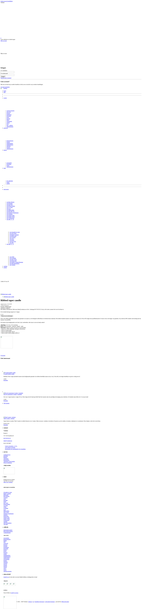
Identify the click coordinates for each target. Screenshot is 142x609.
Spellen (5, 566)
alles (5, 92)
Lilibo (5, 507)
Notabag (6, 515)
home (5, 90)
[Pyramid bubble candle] (72, 366)
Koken (5, 550)
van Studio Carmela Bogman (16, 262)
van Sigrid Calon (10, 215)
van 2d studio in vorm (14, 232)
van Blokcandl (12, 236)
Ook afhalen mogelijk (10, 447)
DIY (5, 542)
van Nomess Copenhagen (12, 212)
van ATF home (12, 233)
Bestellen (6, 380)
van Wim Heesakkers (14, 263)
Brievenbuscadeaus (8, 531)
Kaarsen (5, 544)
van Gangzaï (12, 237)
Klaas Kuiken (7, 504)
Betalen (5, 457)
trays (8, 124)
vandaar (5, 266)
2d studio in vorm (8, 492)
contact (5, 267)
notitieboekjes (10, 143)
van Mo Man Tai (10, 211)
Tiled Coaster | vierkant (9, 418)
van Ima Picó (10, 204)
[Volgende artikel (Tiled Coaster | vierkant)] (71, 288)
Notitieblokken (7, 556)
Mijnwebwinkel (65, 601)
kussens (8, 118)
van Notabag (9, 214)
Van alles (6, 524)
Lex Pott (6, 505)
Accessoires (6, 538)
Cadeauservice (7, 454)
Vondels (5, 521)
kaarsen (8, 113)
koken (8, 182)
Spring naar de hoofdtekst (7, 1)
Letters (5, 554)
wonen (5, 98)
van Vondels (12, 265)
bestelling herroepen (39, 601)
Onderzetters (6, 558)
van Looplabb (12, 258)
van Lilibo (11, 257)
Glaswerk (6, 543)
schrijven (6, 128)
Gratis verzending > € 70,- (11, 446)
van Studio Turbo (11, 216)
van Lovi (9, 208)
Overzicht (3, 355)
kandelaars (9, 114)
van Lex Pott (9, 207)
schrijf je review (14, 592)
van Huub (11, 240)
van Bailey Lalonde (14, 234)
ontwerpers (6, 189)
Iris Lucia (6, 503)
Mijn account (4, 40)
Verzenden (6, 458)
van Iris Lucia (12, 241)
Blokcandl (6, 495)
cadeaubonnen (10, 126)
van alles (11, 242)
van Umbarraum (10, 218)
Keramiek (6, 548)
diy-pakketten (10, 181)
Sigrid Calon (6, 517)
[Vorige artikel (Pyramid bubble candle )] (71, 275)
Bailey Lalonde (7, 493)
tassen (8, 165)
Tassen (5, 567)
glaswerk (9, 112)
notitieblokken (10, 144)
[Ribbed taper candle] (6, 294)
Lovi (5, 509)
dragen (5, 150)
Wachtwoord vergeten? (6, 78)
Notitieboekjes (7, 555)
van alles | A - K (10, 219)
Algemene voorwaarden (9, 461)
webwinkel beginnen (50, 601)
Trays (5, 568)
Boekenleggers (7, 539)
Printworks (6, 516)
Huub (5, 501)
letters (8, 120)
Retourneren (6, 460)
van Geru (11, 238)
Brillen (5, 540)
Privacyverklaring (8, 462)
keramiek (9, 116)
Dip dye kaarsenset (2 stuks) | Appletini (13, 394)
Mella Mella (6, 511)
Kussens (5, 552)
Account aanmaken (5, 87)
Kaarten (5, 546)
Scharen (5, 563)
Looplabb (6, 508)
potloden (9, 146)
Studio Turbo (7, 519)
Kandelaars (6, 547)
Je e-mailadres (4, 70)
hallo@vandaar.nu (8, 440)
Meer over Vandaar (8, 482)
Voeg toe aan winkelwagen (6, 316)
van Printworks (13, 261)
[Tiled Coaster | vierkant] (72, 411)
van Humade (9, 203)
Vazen (5, 570)
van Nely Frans (13, 259)
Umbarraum (6, 520)
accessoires (9, 162)
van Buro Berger (10, 202)
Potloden (6, 562)
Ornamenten (6, 559)
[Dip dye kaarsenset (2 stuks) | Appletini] (72, 386)
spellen (8, 183)
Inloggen (3, 76)
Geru (5, 499)
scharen (8, 147)
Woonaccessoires (8, 571)
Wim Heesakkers (7, 523)
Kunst (5, 551)
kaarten (8, 142)
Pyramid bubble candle (9, 374)
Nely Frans (6, 512)
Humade (6, 500)
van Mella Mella (10, 210)
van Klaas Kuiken (11, 206)
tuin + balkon (10, 125)
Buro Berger (6, 496)
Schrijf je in (6, 577)
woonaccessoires (10, 110)
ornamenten (9, 121)
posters (8, 122)
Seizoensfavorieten (8, 530)
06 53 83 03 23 (7, 438)
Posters (5, 560)
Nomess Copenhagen (9, 513)
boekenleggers (10, 140)
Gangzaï (5, 497)
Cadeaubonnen (7, 532)
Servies (5, 564)
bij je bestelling (22, 449)
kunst (8, 117)
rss (33, 601)
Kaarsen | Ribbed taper (6, 306)
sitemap (30, 601)
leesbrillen (9, 164)
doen (5, 168)
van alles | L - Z (10, 244)
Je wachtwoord (4, 73)
